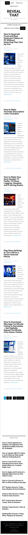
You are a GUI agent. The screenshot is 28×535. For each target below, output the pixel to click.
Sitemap (20, 523)
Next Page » (20, 398)
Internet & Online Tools (16, 168)
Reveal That (14, 13)
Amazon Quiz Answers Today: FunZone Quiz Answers (13, 495)
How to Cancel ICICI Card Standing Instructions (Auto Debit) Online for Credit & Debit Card (12, 464)
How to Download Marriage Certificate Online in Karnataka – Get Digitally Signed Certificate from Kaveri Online (13, 327)
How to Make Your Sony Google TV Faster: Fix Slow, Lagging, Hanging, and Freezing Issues (13, 181)
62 (14, 398)
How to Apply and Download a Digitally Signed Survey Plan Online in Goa (13, 474)
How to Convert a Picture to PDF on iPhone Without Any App (14, 481)
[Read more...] (8, 94)
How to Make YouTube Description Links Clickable (14, 111)
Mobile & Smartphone (15, 100)
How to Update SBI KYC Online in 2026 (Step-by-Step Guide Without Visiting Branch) (13, 455)
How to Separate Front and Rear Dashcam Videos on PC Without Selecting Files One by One (13, 39)
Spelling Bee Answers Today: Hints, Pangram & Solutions (13, 515)
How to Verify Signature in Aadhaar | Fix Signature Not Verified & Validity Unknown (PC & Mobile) (12, 445)
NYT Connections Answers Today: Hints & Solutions (12, 501)
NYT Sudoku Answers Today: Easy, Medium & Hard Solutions (13, 488)
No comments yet (8, 50)
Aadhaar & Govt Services (16, 388)
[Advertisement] (14, 419)
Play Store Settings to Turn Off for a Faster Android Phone (13, 253)
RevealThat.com (13, 523)
